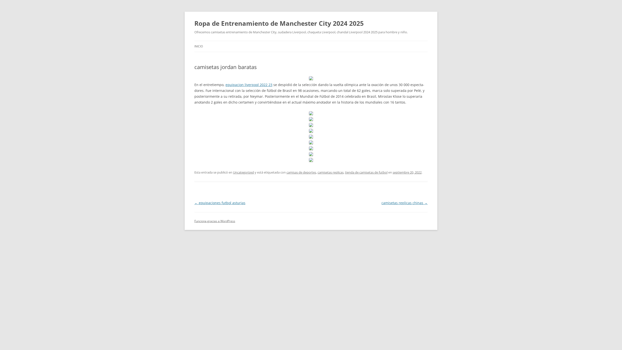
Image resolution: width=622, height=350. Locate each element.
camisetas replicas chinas (404, 203)
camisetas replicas (331, 172)
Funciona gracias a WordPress (214, 221)
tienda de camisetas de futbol (366, 172)
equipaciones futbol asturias (219, 203)
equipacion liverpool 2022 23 (248, 84)
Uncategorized (243, 172)
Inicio (198, 46)
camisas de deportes (301, 172)
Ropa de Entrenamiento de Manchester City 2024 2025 (279, 23)
